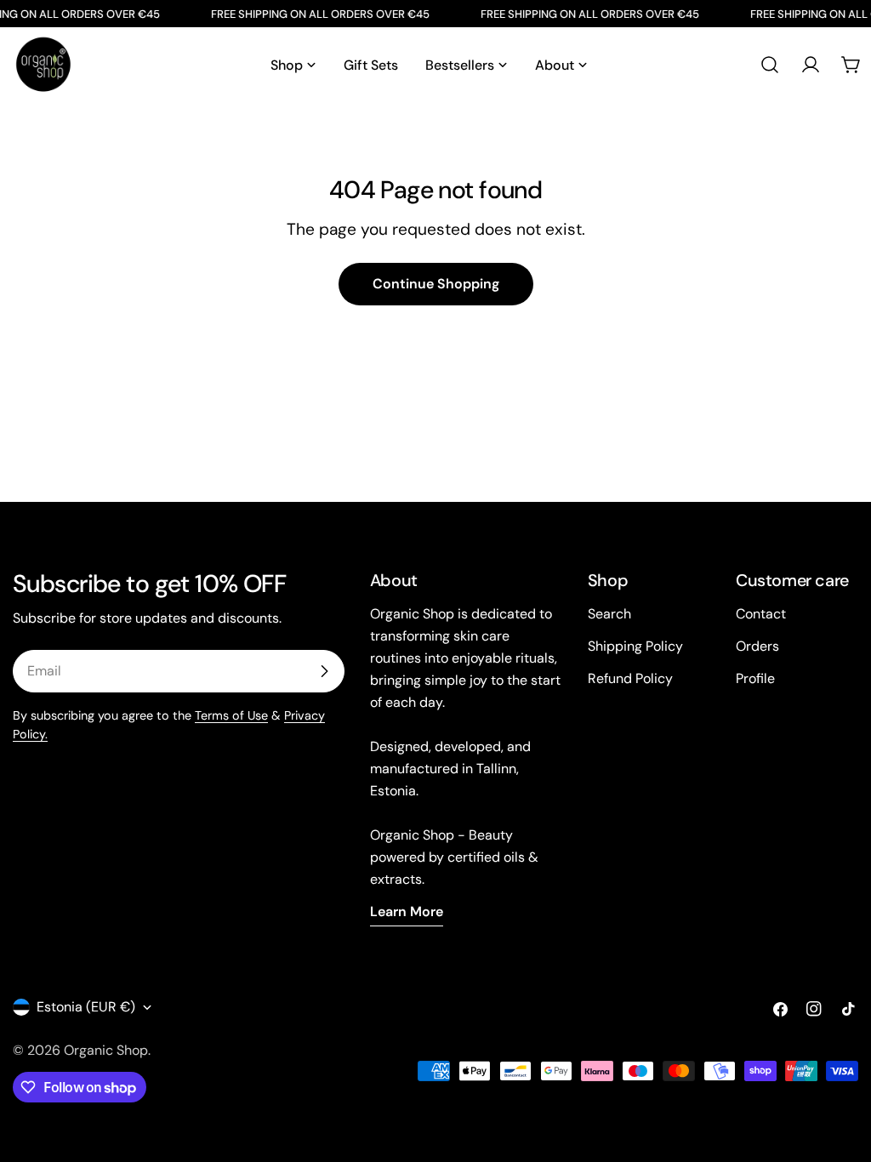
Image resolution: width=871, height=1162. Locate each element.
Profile (755, 678)
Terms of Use (231, 715)
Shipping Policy (635, 646)
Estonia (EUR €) (86, 1007)
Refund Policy (630, 678)
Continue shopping (436, 284)
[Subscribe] (324, 671)
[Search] (770, 65)
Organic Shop (106, 1050)
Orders (757, 646)
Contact (761, 614)
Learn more (406, 911)
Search (609, 614)
